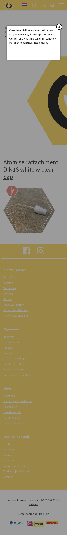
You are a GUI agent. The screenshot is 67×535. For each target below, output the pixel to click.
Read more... (41, 42)
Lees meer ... (49, 34)
